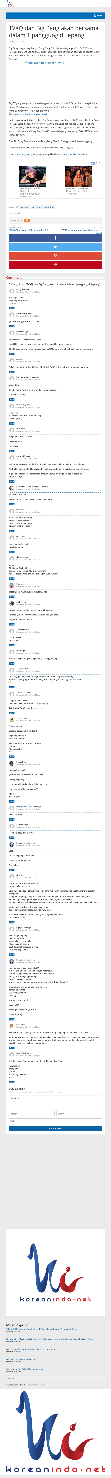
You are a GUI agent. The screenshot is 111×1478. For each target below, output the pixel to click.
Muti (18, 428)
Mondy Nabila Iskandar (26, 806)
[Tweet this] (55, 247)
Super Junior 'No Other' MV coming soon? (25, 1369)
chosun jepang (25, 154)
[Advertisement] (26, 1183)
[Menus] (104, 3)
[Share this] (55, 238)
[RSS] (27, 220)
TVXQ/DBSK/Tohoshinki (43, 207)
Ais (17, 359)
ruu (18, 509)
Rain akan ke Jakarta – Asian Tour (21, 1359)
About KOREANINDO (36, 1385)
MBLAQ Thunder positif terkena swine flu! (28, 228)
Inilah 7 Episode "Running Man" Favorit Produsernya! (30, 1349)
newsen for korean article (74, 154)
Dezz (18, 584)
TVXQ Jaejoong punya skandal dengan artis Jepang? (82, 230)
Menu (99, 15)
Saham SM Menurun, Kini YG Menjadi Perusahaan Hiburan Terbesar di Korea (41, 1329)
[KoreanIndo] (10, 3)
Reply (12, 308)
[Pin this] (55, 265)
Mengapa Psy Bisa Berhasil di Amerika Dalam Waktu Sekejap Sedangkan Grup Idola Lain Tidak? (50, 1339)
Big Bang (24, 207)
